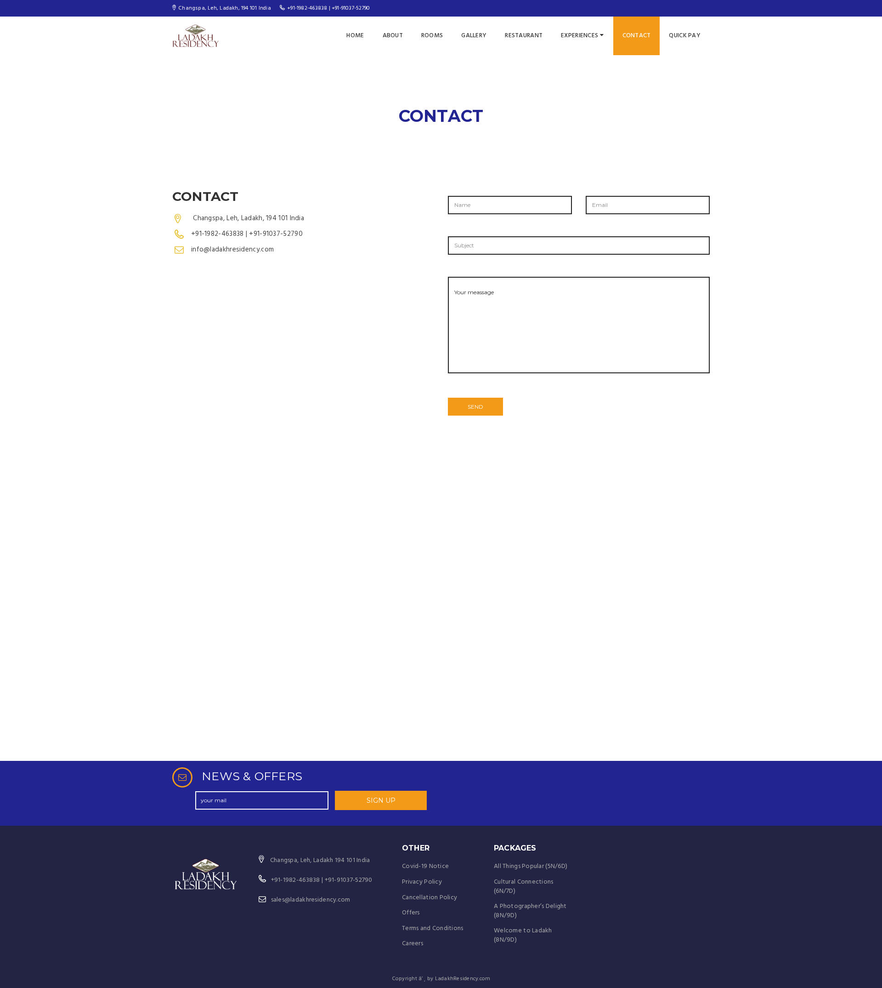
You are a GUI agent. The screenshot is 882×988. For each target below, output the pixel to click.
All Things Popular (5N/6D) (530, 866)
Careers (412, 943)
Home (355, 35)
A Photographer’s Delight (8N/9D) (530, 911)
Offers (411, 913)
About (393, 35)
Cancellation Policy (429, 897)
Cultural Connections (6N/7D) (524, 887)
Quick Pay (685, 35)
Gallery (473, 35)
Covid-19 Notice (425, 866)
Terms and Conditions (433, 928)
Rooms (432, 35)
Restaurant (524, 35)
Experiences (579, 35)
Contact (636, 35)
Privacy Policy (422, 882)
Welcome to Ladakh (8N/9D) (523, 935)
